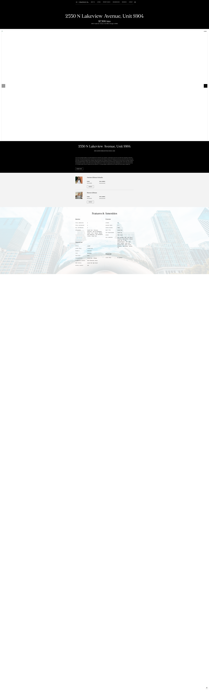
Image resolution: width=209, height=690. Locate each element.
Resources (124, 2)
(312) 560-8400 (89, 183)
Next (205, 86)
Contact (131, 2)
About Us (93, 2)
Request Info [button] (79, 168)
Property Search (106, 2)
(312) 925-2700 (89, 198)
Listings (99, 2)
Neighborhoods (116, 2)
